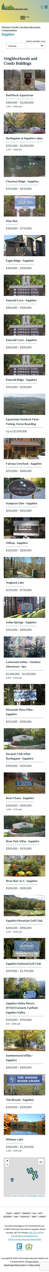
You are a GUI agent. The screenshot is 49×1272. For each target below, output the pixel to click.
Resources (25, 1216)
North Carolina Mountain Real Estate (24, 1239)
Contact (42, 1216)
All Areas (12, 46)
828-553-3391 (35, 1232)
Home (9, 1213)
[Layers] (41, 1162)
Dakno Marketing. (37, 1265)
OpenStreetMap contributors (36, 1196)
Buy (34, 1213)
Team (34, 1216)
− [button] (7, 1164)
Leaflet (14, 1196)
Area (16, 1216)
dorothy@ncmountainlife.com (24, 1236)
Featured (26, 1213)
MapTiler (22, 1196)
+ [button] (7, 1160)
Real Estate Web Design (14, 1265)
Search (17, 1213)
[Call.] (42, 7)
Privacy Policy (32, 1261)
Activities (7, 1216)
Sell (39, 1213)
